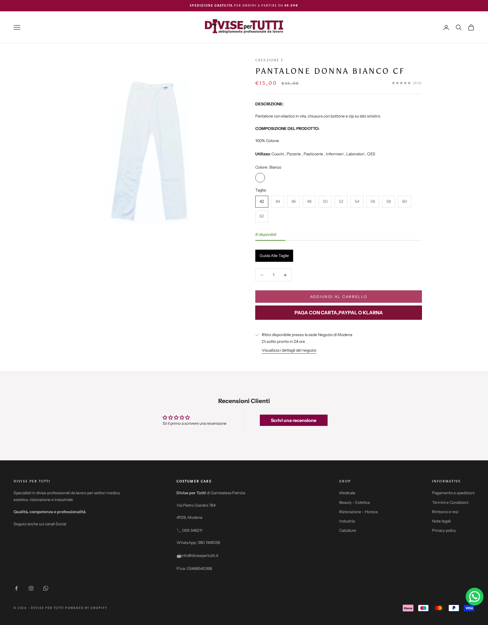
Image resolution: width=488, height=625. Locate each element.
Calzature (347, 530)
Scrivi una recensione (293, 420)
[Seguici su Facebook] (16, 588)
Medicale (347, 492)
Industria (347, 521)
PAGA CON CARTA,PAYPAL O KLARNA (339, 312)
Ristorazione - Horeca (358, 511)
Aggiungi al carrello (338, 296)
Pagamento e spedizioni (453, 492)
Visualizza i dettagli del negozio (289, 350)
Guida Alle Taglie (274, 255)
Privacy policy (444, 530)
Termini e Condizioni (450, 502)
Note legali (441, 521)
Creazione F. (270, 60)
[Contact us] (474, 597)
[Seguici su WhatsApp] (46, 588)
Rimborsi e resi (445, 511)
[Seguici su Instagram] (31, 588)
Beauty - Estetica (354, 502)
